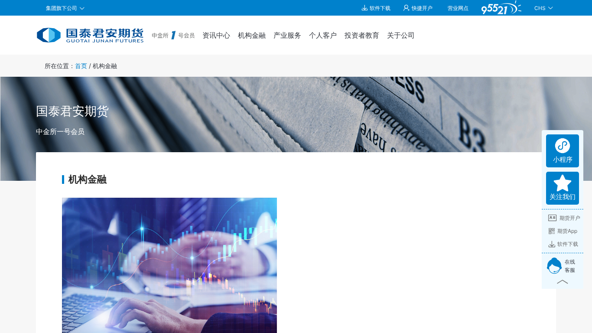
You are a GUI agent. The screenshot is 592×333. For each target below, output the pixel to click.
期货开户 (569, 218)
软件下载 (567, 244)
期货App (567, 231)
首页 (81, 65)
